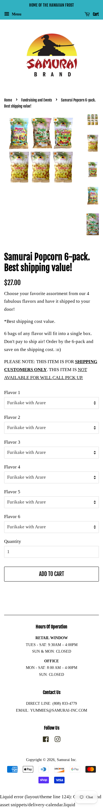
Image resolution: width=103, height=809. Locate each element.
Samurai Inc (66, 759)
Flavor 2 (12, 417)
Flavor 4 (12, 467)
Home (8, 100)
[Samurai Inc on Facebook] (46, 740)
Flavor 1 (12, 392)
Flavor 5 (12, 491)
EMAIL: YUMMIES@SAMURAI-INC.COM (51, 710)
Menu (16, 14)
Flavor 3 (12, 442)
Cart (95, 14)
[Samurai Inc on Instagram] (57, 740)
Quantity (12, 541)
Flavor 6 (12, 516)
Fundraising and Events (36, 100)
